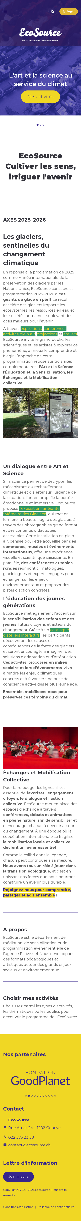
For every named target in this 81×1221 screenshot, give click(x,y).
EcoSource (42, 1189)
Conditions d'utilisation (18, 1206)
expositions (31, 328)
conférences (55, 328)
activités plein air (19, 334)
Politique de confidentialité (56, 1206)
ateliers (70, 334)
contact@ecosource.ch (29, 1145)
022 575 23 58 (21, 1137)
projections (47, 334)
